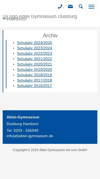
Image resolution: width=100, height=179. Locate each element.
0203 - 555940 (26, 130)
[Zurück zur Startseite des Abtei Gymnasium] (50, 20)
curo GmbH (79, 150)
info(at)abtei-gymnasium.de (30, 136)
